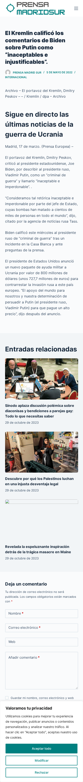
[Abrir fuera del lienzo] (76, 8)
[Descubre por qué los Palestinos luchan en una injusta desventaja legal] (41, 452)
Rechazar (41, 772)
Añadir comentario (24, 657)
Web (11, 642)
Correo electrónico (24, 627)
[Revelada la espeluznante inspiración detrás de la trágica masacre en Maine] (41, 520)
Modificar (41, 760)
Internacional (16, 77)
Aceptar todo (41, 748)
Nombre (15, 613)
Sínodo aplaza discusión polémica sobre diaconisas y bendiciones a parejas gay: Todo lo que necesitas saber (39, 410)
